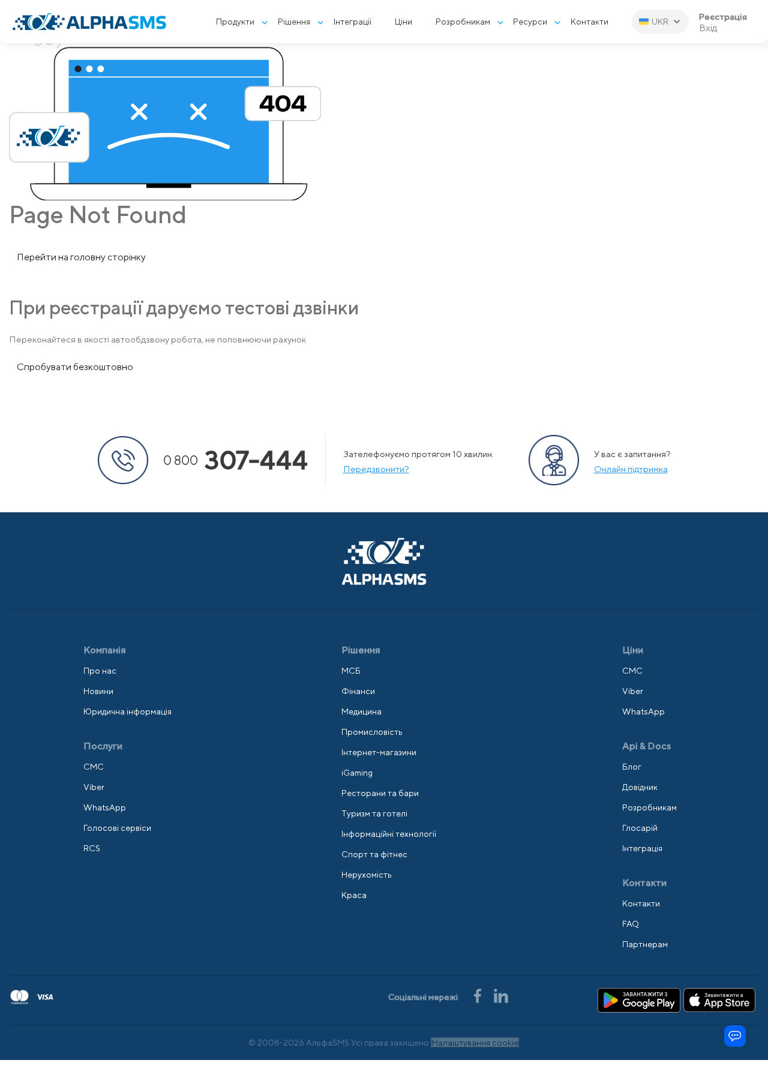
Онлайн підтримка (631, 468)
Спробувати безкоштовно (75, 367)
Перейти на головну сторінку (81, 257)
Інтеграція (642, 848)
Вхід (708, 28)
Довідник (640, 787)
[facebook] (478, 995)
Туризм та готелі (374, 813)
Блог (631, 766)
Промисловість (372, 732)
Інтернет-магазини (378, 752)
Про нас (99, 670)
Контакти (589, 21)
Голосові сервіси (117, 828)
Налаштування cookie (475, 1042)
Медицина (361, 711)
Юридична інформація (127, 711)
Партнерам (645, 944)
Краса (354, 895)
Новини (98, 691)
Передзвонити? (376, 468)
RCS (91, 848)
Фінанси (358, 691)
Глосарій (640, 828)
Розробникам (463, 21)
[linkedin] (501, 995)
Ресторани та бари (380, 793)
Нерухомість (366, 874)
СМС (93, 766)
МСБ (351, 670)
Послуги (102, 746)
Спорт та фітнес (374, 854)
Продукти (235, 21)
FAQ (630, 924)
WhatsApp (104, 807)
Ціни (403, 21)
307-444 (235, 460)
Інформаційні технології (388, 834)
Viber (93, 787)
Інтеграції (352, 21)
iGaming (357, 772)
